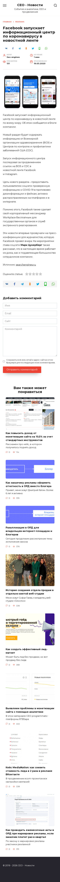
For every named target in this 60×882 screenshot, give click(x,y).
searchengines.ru (26, 264)
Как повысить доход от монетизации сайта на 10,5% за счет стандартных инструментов (29, 437)
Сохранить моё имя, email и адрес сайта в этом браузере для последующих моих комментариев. (30, 361)
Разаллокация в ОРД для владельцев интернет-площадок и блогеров (29, 531)
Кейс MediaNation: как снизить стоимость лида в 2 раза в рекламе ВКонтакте (29, 771)
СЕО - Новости (30, 5)
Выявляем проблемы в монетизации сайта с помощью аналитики (30, 710)
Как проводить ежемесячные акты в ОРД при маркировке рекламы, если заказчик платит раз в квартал (30, 833)
